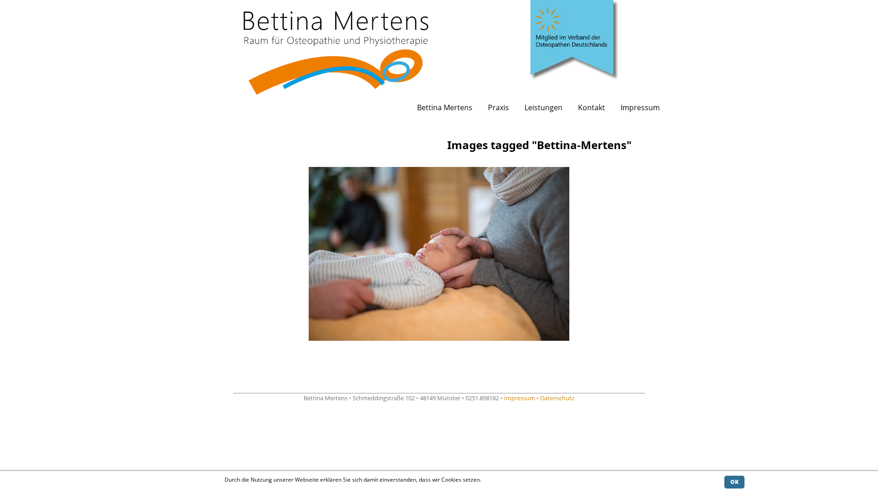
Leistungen (543, 107)
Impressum (640, 107)
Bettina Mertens (444, 107)
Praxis (498, 107)
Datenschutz (557, 398)
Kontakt (591, 107)
